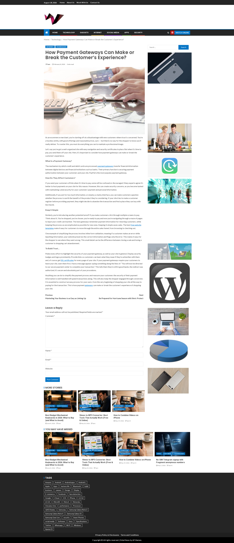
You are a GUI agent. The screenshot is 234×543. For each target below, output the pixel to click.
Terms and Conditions (130, 535)
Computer (50, 406)
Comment (50, 316)
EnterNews (125, 540)
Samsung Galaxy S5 (74, 514)
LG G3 (47, 502)
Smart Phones (78, 517)
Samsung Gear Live (52, 517)
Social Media (113, 32)
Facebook (62, 494)
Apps (126, 32)
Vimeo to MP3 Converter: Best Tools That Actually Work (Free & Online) (93, 418)
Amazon (48, 482)
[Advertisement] (142, 16)
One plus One (50, 506)
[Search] (168, 32)
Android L (82, 482)
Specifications (81, 521)
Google (48, 498)
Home (62, 2)
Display (76, 490)
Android (58, 482)
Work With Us (82, 2)
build (86, 486)
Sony (71, 521)
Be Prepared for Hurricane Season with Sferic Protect (121, 296)
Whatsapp (59, 525)
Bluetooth (77, 486)
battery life (65, 486)
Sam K (129, 421)
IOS (64, 498)
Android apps (70, 482)
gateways (89, 285)
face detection (75, 494)
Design (67, 490)
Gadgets (84, 32)
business (48, 490)
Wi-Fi (68, 525)
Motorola (76, 502)
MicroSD (57, 502)
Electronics (62, 406)
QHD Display (50, 510)
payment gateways (105, 166)
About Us (70, 2)
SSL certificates (67, 260)
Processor (77, 506)
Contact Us (95, 2)
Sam (48, 64)
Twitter (48, 525)
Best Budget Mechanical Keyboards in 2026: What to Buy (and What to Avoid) (59, 418)
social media (49, 521)
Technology (69, 32)
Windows (77, 525)
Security (138, 32)
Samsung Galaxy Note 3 (78, 510)
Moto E (66, 502)
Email (48, 359)
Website (49, 368)
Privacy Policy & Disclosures (107, 535)
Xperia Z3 (49, 529)
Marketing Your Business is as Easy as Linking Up (65, 296)
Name (48, 350)
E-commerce (50, 494)
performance (64, 506)
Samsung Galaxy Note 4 (54, 514)
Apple (47, 486)
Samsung (62, 510)
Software (95, 406)
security (66, 517)
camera (58, 490)
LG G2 (81, 498)
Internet (98, 32)
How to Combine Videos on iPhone (135, 460)
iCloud (56, 498)
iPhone (72, 498)
